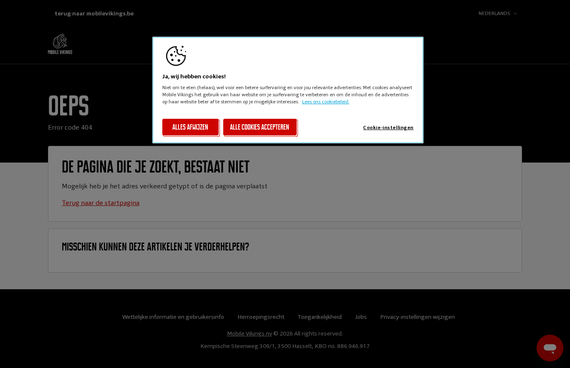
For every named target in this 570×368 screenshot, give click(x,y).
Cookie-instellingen (388, 127)
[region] (288, 90)
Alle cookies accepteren (259, 127)
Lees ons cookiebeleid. (325, 102)
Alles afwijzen (190, 127)
